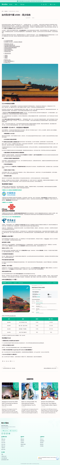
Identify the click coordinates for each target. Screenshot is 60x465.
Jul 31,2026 (23, 406)
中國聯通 (6, 56)
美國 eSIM (3, 439)
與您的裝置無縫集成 (8, 48)
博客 (2, 454)
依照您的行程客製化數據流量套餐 (10, 47)
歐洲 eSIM (3, 449)
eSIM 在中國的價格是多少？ (9, 61)
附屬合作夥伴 (23, 444)
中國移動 (6, 55)
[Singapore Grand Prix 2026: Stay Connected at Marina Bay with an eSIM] (10, 390)
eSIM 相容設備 (4, 458)
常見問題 (41, 446)
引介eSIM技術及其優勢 (8, 40)
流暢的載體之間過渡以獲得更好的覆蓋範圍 (12, 46)
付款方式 (41, 439)
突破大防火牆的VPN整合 (8, 50)
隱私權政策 (42, 440)
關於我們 (22, 439)
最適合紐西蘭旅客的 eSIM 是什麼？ (50, 368)
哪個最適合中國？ (7, 59)
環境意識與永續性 (7, 51)
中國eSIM (3, 447)
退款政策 (41, 442)
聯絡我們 (22, 440)
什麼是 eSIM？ (4, 456)
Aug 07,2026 (4, 406)
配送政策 (41, 444)
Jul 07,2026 (43, 406)
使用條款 (22, 442)
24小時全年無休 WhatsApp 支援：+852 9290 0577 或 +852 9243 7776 (30, 1)
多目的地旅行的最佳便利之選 (9, 45)
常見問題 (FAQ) (7, 62)
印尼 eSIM (3, 442)
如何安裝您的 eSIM (4, 459)
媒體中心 (22, 446)
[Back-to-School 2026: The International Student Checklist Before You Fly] (30, 390)
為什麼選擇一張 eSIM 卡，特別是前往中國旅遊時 (13, 41)
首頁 (2, 11)
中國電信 (6, 57)
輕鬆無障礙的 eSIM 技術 (8, 44)
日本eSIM (3, 440)
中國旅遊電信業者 (7, 53)
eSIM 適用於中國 (12, 315)
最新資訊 (6, 11)
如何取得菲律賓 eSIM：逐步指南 (9, 368)
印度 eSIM (3, 444)
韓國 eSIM (3, 446)
